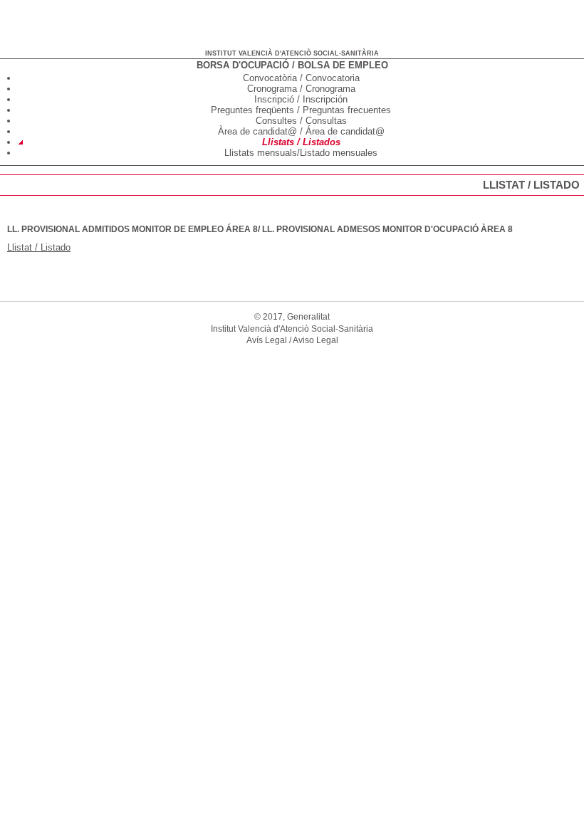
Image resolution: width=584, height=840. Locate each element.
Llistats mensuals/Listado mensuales (300, 152)
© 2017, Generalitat (292, 317)
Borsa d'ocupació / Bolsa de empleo (292, 65)
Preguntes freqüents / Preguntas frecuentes (301, 110)
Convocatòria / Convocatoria (301, 78)
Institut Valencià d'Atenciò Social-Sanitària (292, 53)
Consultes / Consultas (301, 120)
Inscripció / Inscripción (301, 99)
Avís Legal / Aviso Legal (292, 340)
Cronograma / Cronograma (301, 88)
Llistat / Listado (39, 247)
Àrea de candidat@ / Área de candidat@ (301, 131)
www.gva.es (36, 21)
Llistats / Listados (301, 142)
